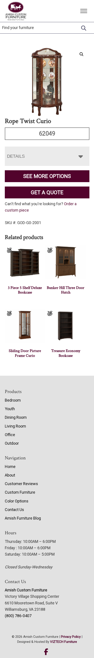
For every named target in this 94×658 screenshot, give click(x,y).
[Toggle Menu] (83, 11)
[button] (81, 54)
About (10, 475)
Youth (10, 408)
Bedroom (13, 400)
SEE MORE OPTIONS (47, 176)
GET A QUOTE (47, 192)
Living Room (15, 426)
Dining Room (16, 417)
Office (10, 434)
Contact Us (14, 509)
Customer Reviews (21, 483)
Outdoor (12, 443)
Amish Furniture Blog (23, 518)
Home (10, 466)
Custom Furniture (20, 492)
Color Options (16, 501)
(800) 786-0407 (18, 615)
